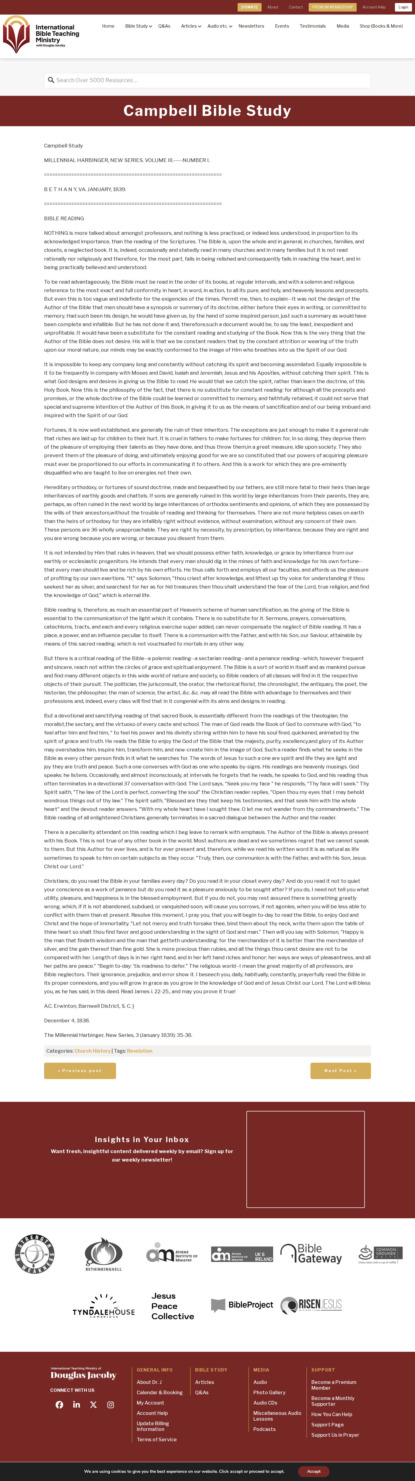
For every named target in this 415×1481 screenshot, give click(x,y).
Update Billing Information (153, 1426)
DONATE (249, 7)
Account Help (374, 7)
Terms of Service (157, 1439)
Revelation (140, 1051)
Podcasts (264, 1429)
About (272, 7)
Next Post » (340, 1070)
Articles (204, 1382)
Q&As (202, 1392)
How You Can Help (331, 1414)
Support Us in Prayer (335, 1435)
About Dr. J (149, 1382)
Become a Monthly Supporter (333, 1401)
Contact (296, 7)
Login (403, 7)
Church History (92, 1051)
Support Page (327, 1425)
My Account (150, 1403)
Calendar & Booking (160, 1392)
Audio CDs (265, 1403)
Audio (260, 1382)
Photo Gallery (269, 1392)
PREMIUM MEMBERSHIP (332, 7)
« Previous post (80, 1070)
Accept (314, 1471)
